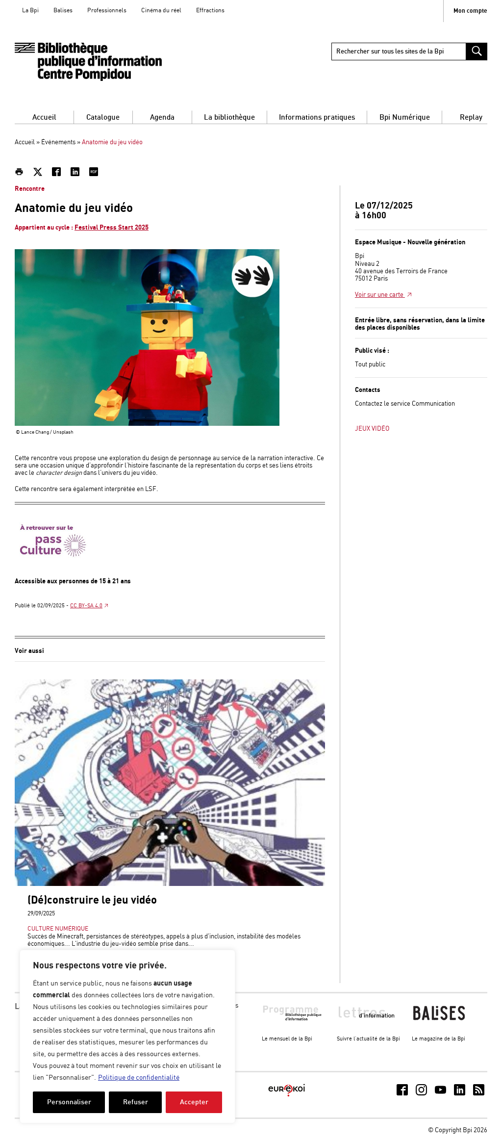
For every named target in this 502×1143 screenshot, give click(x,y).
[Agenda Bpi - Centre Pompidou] (88, 62)
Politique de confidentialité (138, 1077)
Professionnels (106, 10)
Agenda (162, 117)
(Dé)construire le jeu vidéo (92, 900)
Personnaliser (69, 1102)
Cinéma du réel (161, 10)
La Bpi (30, 10)
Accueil (44, 117)
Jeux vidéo (372, 429)
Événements (58, 142)
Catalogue (103, 117)
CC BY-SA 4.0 (86, 606)
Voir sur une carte (380, 295)
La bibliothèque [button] (229, 117)
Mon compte (470, 11)
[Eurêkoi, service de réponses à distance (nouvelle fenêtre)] (286, 1097)
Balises (63, 10)
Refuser (135, 1102)
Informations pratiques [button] (317, 117)
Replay (471, 117)
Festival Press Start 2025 (112, 227)
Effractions (210, 10)
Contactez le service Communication (405, 404)
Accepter (194, 1102)
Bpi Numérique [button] (404, 117)
